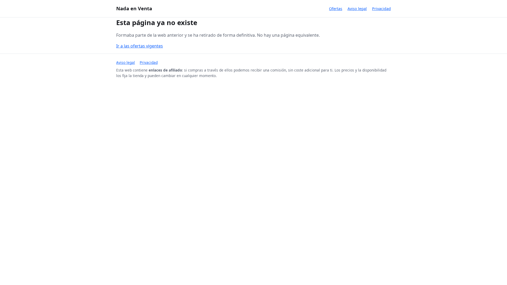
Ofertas (335, 8)
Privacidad (381, 8)
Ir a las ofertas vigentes (139, 46)
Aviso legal (357, 8)
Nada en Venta (134, 8)
